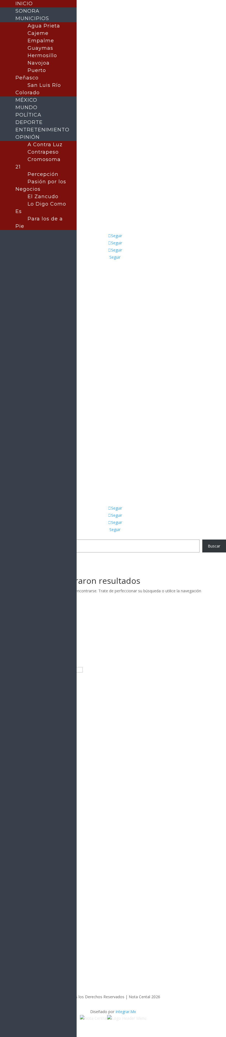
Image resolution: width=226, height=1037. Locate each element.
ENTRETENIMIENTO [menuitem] (42, 130)
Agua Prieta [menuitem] (44, 26)
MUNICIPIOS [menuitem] (32, 18)
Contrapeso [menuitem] (43, 152)
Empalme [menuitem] (41, 41)
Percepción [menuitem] (43, 174)
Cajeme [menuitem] (38, 33)
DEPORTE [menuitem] (29, 122)
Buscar (214, 546)
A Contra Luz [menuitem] (45, 145)
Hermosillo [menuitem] (42, 55)
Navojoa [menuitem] (39, 63)
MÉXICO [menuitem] (26, 100)
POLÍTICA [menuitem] (28, 115)
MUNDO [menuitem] (26, 107)
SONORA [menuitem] (27, 11)
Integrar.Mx (125, 1011)
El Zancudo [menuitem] (43, 196)
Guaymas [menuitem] (40, 48)
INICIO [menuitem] (24, 4)
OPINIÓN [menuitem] (27, 137)
